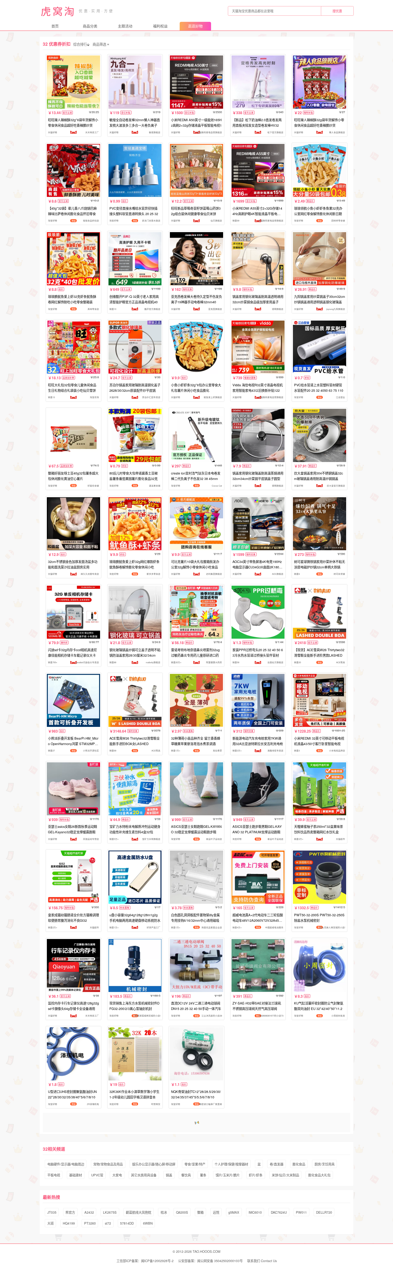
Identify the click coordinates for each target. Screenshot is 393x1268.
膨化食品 (298, 1164)
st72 (108, 1223)
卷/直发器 (276, 1164)
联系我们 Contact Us (262, 1260)
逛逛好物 (195, 26)
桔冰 (164, 1212)
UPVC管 (97, 1175)
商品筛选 (99, 44)
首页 (55, 26)
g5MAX (233, 1212)
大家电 (117, 1175)
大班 (50, 1223)
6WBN (148, 1223)
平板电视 (53, 1175)
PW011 (301, 1212)
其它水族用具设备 (143, 1175)
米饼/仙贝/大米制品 (285, 1175)
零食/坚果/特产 (194, 1164)
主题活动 (125, 26)
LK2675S (110, 1212)
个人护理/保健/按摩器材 (231, 1164)
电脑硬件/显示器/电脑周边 (65, 1164)
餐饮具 (186, 1175)
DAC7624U (279, 1212)
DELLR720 (324, 1212)
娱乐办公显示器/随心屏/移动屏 (153, 1164)
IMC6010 (255, 1212)
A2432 (89, 1212)
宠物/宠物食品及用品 (108, 1164)
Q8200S (182, 1212)
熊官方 (70, 1212)
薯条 (203, 1175)
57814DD (127, 1223)
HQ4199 (69, 1223)
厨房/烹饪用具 (325, 1164)
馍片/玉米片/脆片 (228, 1175)
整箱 (200, 1212)
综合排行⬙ (81, 44)
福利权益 (160, 26)
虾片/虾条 (255, 1175)
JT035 (51, 1212)
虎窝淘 (58, 11)
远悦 (216, 1212)
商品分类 (90, 26)
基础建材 (75, 1175)
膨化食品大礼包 (319, 1175)
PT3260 (90, 1223)
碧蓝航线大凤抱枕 (138, 1212)
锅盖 (169, 1175)
